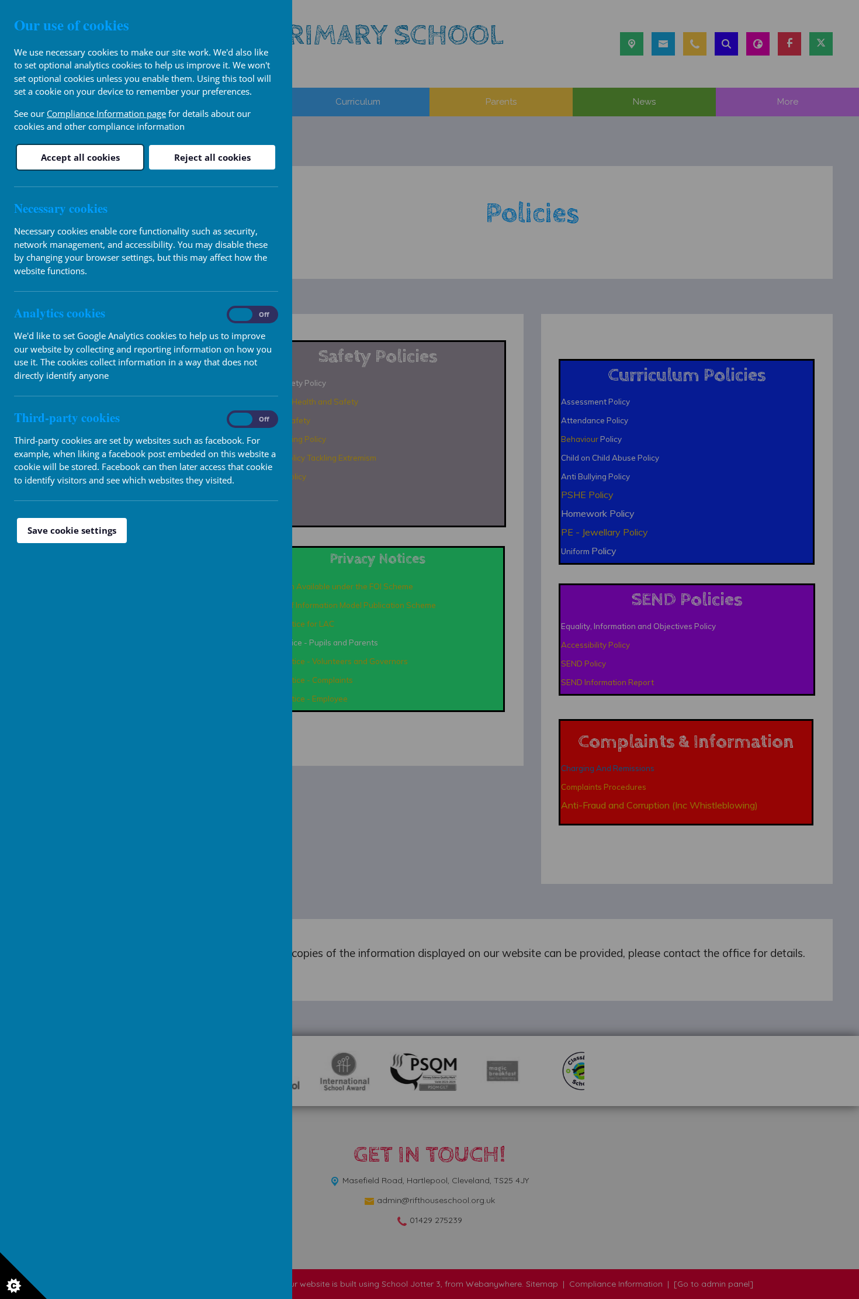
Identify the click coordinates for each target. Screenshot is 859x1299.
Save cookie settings (71, 530)
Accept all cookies (80, 157)
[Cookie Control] (23, 1275)
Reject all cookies (212, 157)
